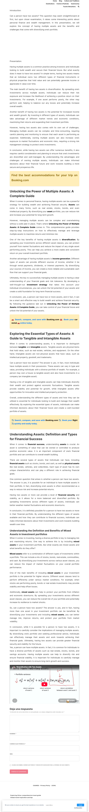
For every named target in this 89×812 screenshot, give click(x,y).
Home (55, 1)
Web (11, 754)
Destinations (50, 4)
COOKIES (36, 785)
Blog (60, 1)
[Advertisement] (44, 45)
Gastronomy (75, 4)
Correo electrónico (18, 744)
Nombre (13, 733)
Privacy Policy (45, 785)
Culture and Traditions (71, 1)
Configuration (78, 807)
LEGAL (54, 785)
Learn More (49, 805)
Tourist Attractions (69, 6)
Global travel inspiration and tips (21, 797)
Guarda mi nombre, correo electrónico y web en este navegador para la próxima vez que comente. (41, 765)
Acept (80, 805)
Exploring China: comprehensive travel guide (25, 795)
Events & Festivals (63, 4)
